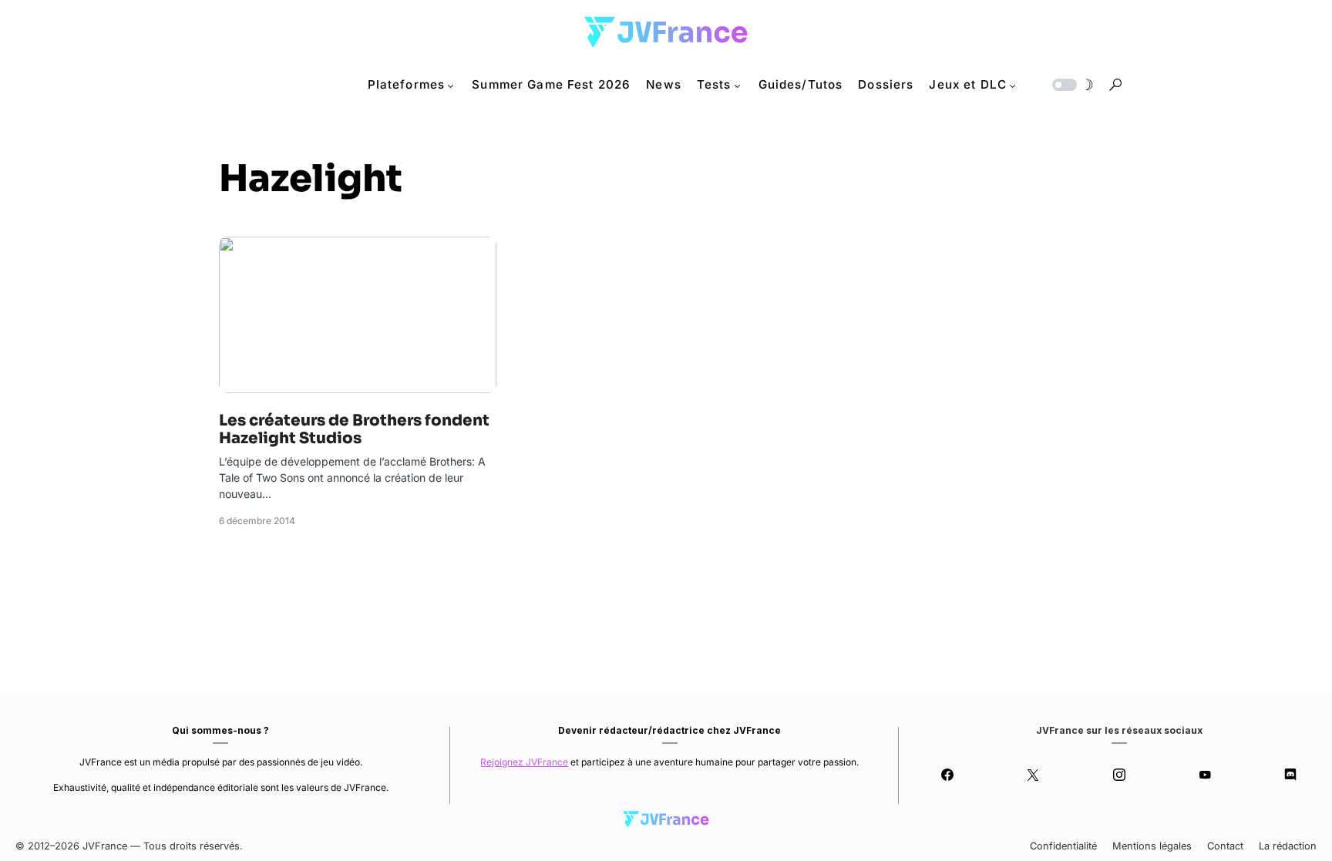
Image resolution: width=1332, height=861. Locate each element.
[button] (1071, 84)
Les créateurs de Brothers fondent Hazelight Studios (354, 429)
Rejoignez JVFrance (524, 762)
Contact (1225, 846)
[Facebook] (947, 774)
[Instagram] (1119, 774)
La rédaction (1288, 846)
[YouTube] (1204, 774)
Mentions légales (1152, 846)
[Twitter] (1033, 774)
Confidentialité (1063, 846)
